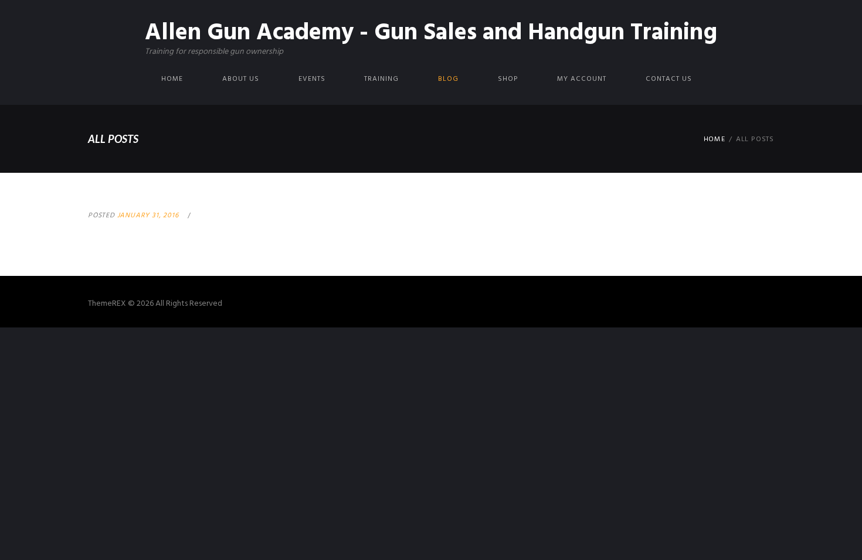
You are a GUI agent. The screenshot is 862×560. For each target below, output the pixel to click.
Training (381, 79)
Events (311, 79)
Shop (508, 79)
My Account (581, 79)
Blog (448, 79)
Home (172, 79)
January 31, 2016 (148, 215)
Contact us (669, 79)
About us (240, 79)
